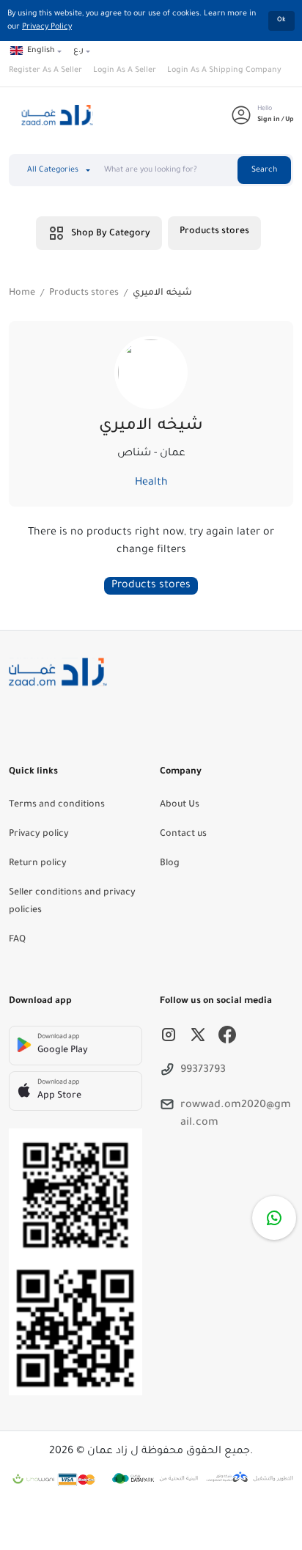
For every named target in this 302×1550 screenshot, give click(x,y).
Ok (281, 20)
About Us (179, 805)
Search (264, 170)
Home (22, 293)
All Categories (52, 170)
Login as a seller (124, 70)
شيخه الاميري (162, 293)
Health (151, 483)
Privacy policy (39, 834)
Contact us (183, 834)
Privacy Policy (47, 27)
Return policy (38, 864)
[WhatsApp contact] (274, 1218)
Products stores (214, 232)
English (41, 50)
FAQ (17, 940)
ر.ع (78, 50)
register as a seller (45, 70)
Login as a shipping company (224, 70)
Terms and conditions (57, 805)
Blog (170, 864)
